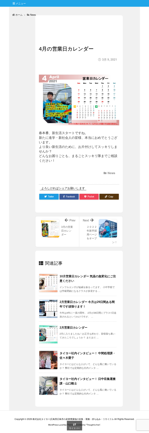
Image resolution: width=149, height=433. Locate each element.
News (33, 14)
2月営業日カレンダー (73, 327)
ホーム (19, 14)
